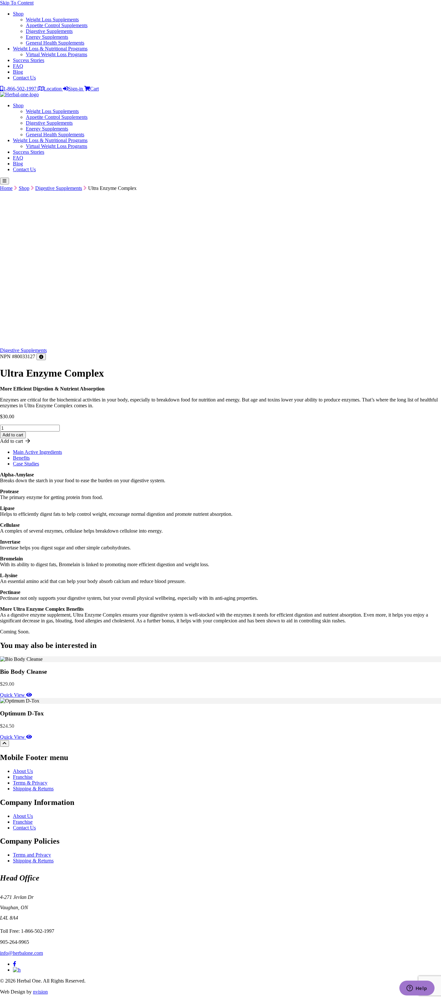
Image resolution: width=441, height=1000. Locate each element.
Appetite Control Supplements (56, 25)
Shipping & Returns (33, 788)
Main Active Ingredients (37, 452)
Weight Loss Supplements (52, 19)
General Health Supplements (55, 43)
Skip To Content (17, 2)
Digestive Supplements (49, 31)
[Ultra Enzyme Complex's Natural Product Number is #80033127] (41, 356)
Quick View (13, 695)
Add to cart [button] (13, 441)
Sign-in (76, 88)
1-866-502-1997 (20, 88)
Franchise (23, 777)
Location (53, 88)
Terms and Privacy (32, 855)
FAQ (18, 66)
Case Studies (26, 463)
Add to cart (13, 434)
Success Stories (28, 60)
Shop (18, 13)
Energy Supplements (47, 37)
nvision (40, 992)
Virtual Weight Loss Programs (56, 54)
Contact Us (24, 77)
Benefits (21, 458)
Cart (94, 88)
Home (6, 188)
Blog (18, 72)
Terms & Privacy (30, 783)
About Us (23, 771)
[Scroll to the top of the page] (4, 743)
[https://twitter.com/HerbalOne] (17, 970)
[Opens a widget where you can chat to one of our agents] (417, 989)
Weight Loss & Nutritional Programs (50, 48)
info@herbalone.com (21, 953)
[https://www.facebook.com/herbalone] (14, 964)
